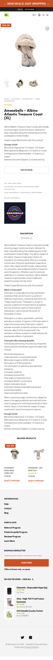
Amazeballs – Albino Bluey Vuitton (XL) (9, 470)
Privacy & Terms (32, 647)
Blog (6, 513)
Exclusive (16, 99)
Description (26, 234)
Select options (12, 481)
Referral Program (12, 527)
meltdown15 (37, 192)
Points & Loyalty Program (15, 532)
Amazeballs (14, 192)
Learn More (9, 541)
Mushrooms (27, 99)
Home (6, 99)
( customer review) (26, 104)
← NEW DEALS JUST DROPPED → (26, 3)
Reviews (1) (26, 238)
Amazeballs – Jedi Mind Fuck (35, 469)
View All (26, 579)
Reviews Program (12, 536)
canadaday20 (25, 192)
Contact (7, 508)
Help (6, 504)
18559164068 (29, 9)
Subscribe (26, 563)
